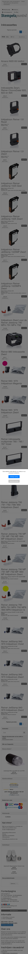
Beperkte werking (14, 481)
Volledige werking (14, 476)
